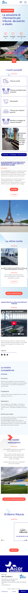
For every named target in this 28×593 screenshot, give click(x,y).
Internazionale (21, 36)
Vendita (5, 36)
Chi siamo (14, 189)
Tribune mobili (15, 81)
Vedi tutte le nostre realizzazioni (14, 499)
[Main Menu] (25, 1)
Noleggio (13, 36)
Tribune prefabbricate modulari (18, 91)
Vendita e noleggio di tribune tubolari (17, 121)
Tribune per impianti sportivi (17, 111)
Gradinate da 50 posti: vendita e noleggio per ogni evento (22, 139)
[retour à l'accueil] (14, 2)
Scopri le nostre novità (14, 293)
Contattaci (14, 550)
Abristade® (14, 101)
